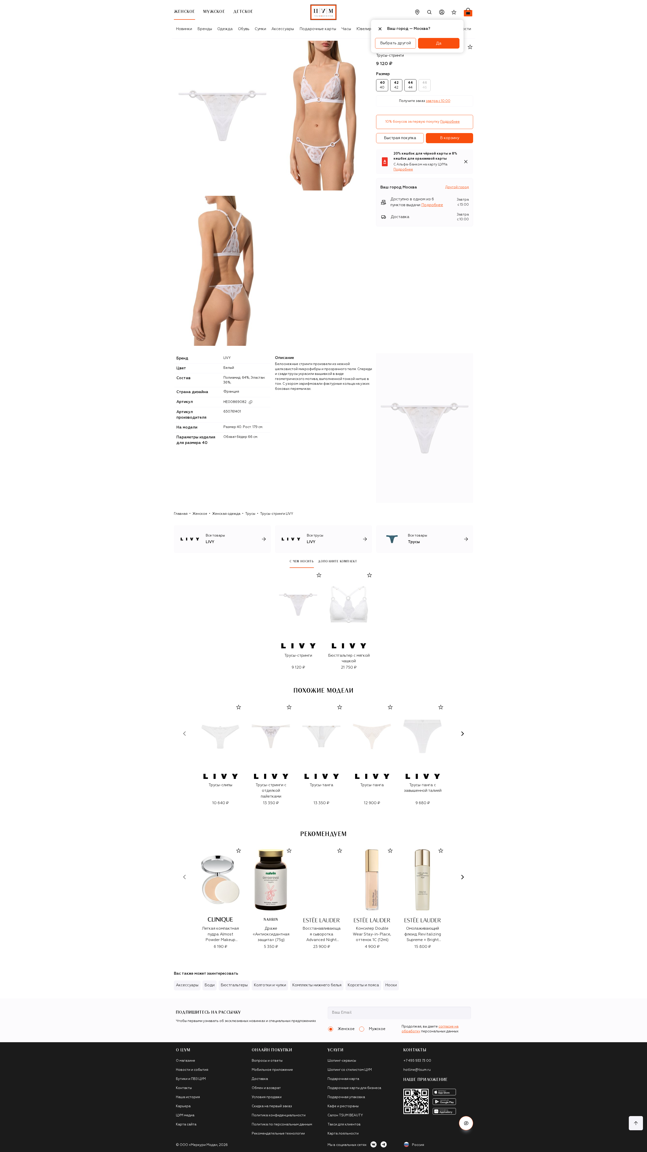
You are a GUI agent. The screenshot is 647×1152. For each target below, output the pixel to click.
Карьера (183, 1106)
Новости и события (192, 1070)
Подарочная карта (343, 1079)
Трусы (250, 514)
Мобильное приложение (272, 1070)
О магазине (185, 1060)
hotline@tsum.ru (417, 1070)
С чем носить (302, 561)
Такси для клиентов (344, 1124)
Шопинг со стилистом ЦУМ (350, 1070)
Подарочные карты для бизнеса (354, 1088)
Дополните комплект (337, 561)
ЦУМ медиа (185, 1115)
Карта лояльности (343, 1133)
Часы (346, 29)
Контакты (184, 1088)
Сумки (260, 29)
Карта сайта (186, 1124)
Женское (199, 514)
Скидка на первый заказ (272, 1106)
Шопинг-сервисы (342, 1060)
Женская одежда (226, 514)
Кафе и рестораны (343, 1106)
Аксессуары (282, 29)
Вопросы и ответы (267, 1060)
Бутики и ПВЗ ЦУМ (191, 1079)
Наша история (188, 1097)
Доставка (260, 1079)
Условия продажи (267, 1097)
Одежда (225, 29)
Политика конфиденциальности (279, 1115)
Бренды (204, 29)
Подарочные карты (317, 29)
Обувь (243, 29)
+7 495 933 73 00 (417, 1060)
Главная (181, 514)
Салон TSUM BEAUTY (345, 1115)
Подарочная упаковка (346, 1097)
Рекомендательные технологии (278, 1133)
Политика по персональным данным (282, 1124)
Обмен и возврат (266, 1088)
